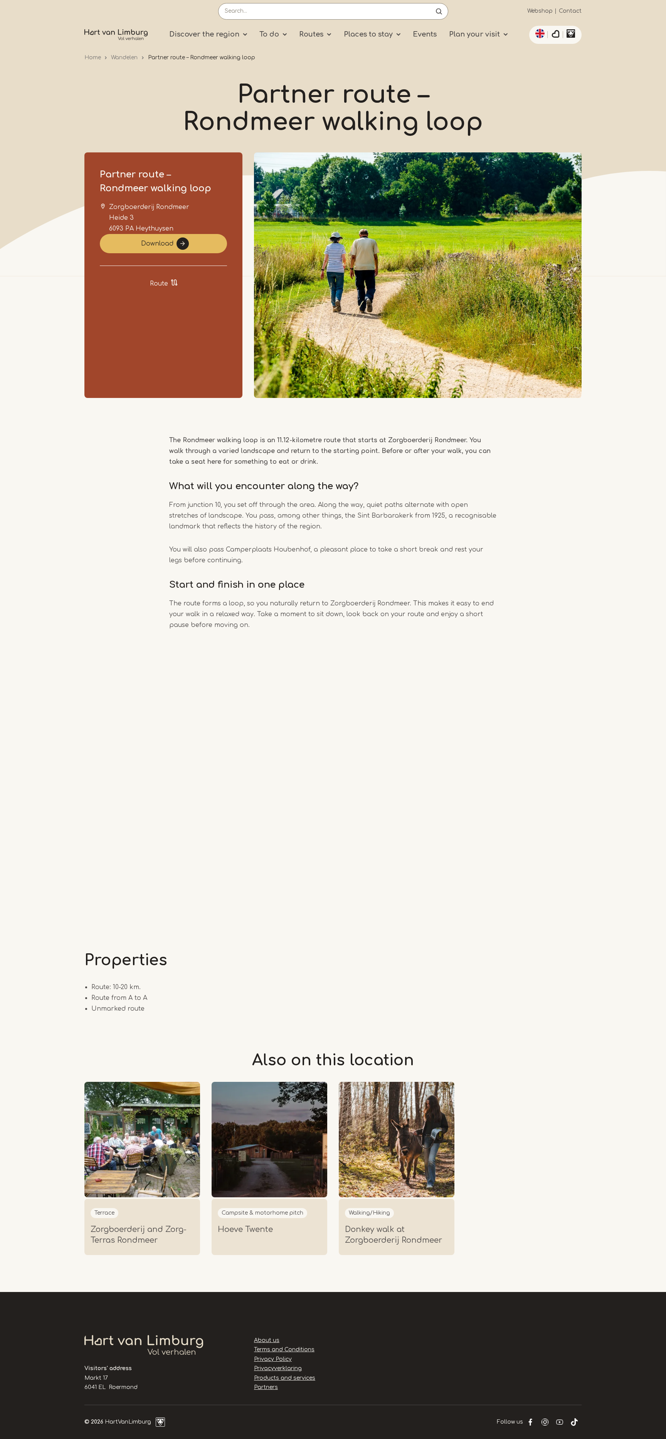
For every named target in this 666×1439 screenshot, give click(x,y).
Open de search (439, 11)
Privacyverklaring (278, 1368)
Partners (266, 1387)
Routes (311, 34)
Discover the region (204, 34)
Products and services (284, 1378)
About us (266, 1340)
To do (269, 34)
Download (157, 243)
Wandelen (124, 57)
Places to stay (368, 34)
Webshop (540, 11)
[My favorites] (555, 35)
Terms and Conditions (284, 1349)
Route (159, 283)
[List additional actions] (539, 33)
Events (425, 34)
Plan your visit (474, 34)
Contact (570, 11)
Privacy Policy (273, 1359)
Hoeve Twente (245, 1229)
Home (92, 57)
